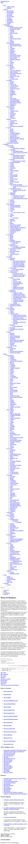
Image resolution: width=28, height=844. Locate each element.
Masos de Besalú (7, 694)
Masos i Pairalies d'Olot (9, 713)
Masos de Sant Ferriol (8, 744)
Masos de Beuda (7, 697)
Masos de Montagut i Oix (9, 710)
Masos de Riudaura (8, 734)
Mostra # (4, 670)
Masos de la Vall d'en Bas (9, 728)
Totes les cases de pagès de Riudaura (10, 685)
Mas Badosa (4, 682)
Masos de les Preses (8, 737)
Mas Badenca (4, 680)
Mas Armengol (4, 674)
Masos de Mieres (7, 707)
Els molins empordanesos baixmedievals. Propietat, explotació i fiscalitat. (14, 808)
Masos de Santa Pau (8, 722)
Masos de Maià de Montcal (9, 703)
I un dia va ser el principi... (10, 817)
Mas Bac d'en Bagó (5, 679)
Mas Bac (3, 677)
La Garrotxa (7, 593)
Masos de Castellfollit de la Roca (11, 700)
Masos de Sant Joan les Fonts (10, 731)
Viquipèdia (3, 661)
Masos (5, 591)
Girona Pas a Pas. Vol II (7, 660)
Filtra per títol (5, 668)
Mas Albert (3, 672)
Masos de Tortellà (8, 725)
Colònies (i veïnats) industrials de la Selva (14, 799)
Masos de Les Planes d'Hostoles (11, 716)
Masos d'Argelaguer (8, 691)
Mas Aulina (3, 675)
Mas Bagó (3, 683)
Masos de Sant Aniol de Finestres (11, 719)
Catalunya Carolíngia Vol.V (7, 663)
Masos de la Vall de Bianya (10, 741)
